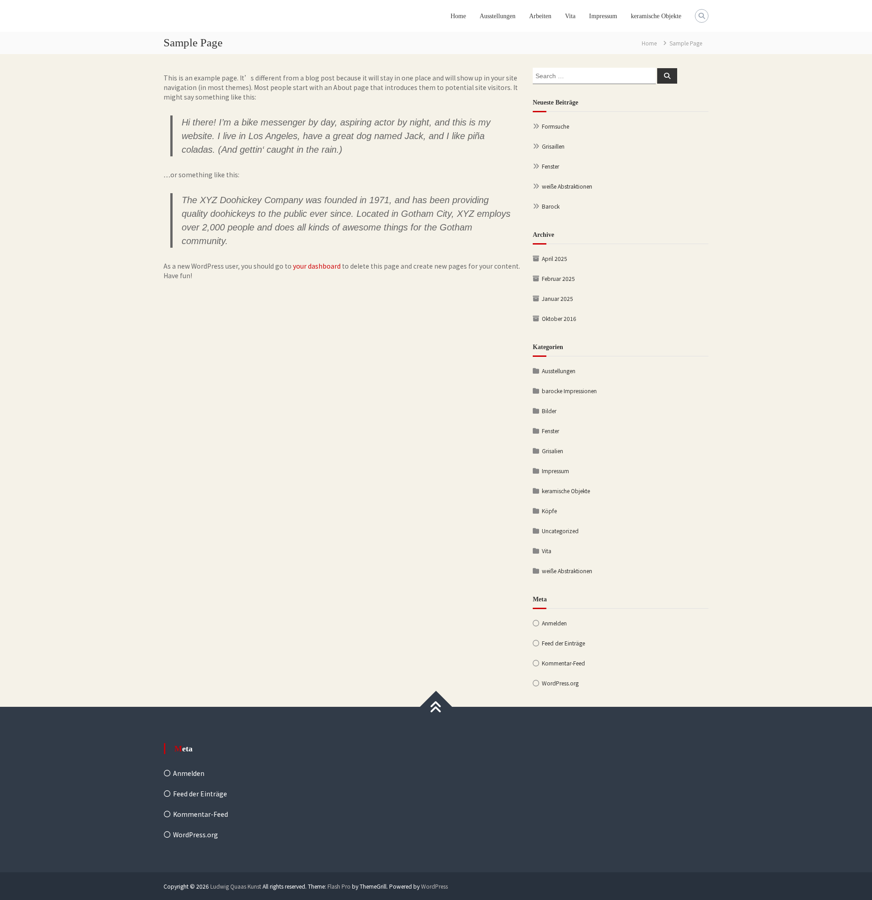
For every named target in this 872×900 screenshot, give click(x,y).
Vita (570, 16)
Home (458, 16)
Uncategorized (560, 531)
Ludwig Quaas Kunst (235, 886)
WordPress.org (560, 683)
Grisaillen (553, 146)
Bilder (549, 411)
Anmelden (554, 623)
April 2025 (554, 258)
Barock (551, 206)
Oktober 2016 (559, 318)
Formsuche (555, 126)
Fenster (550, 166)
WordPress (434, 886)
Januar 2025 (557, 298)
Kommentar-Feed (563, 663)
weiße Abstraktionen (567, 186)
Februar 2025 (558, 278)
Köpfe (549, 511)
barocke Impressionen (569, 391)
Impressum (603, 16)
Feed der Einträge (563, 643)
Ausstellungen (497, 16)
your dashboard (317, 265)
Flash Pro (339, 886)
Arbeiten (540, 16)
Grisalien (552, 451)
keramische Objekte (656, 16)
